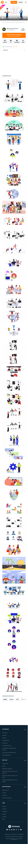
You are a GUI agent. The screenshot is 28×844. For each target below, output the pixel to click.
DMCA (3, 765)
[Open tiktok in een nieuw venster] (15, 829)
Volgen (23, 30)
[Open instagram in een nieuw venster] (8, 829)
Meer (3, 818)
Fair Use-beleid (13, 839)
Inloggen (21, 2)
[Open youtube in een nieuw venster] (20, 829)
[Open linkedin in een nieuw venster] (11, 829)
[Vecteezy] (2, 2)
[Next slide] (22, 699)
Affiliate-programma (7, 768)
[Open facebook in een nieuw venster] (6, 829)
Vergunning (5, 763)
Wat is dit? (15, 46)
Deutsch (4, 813)
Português (4, 811)
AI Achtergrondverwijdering (9, 752)
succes (11, 698)
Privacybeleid (19, 838)
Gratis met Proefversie (14, 35)
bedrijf (5, 698)
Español (4, 808)
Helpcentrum (5, 789)
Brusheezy (4, 732)
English (4, 805)
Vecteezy (4, 734)
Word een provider (6, 797)
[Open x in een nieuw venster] (18, 829)
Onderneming (5, 739)
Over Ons (4, 794)
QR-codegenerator (6, 754)
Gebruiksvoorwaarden (10, 838)
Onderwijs (4, 742)
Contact (4, 792)
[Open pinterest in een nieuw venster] (13, 829)
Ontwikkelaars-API (6, 745)
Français (4, 816)
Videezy (4, 737)
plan (17, 698)
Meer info (6, 49)
